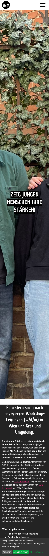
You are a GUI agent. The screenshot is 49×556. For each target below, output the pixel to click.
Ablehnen (7, 552)
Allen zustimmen (20, 552)
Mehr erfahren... (37, 552)
